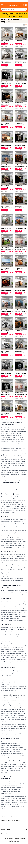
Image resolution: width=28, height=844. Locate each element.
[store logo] (14, 5)
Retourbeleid (22, 838)
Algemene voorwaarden (14, 838)
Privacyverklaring (6, 838)
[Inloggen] (23, 5)
